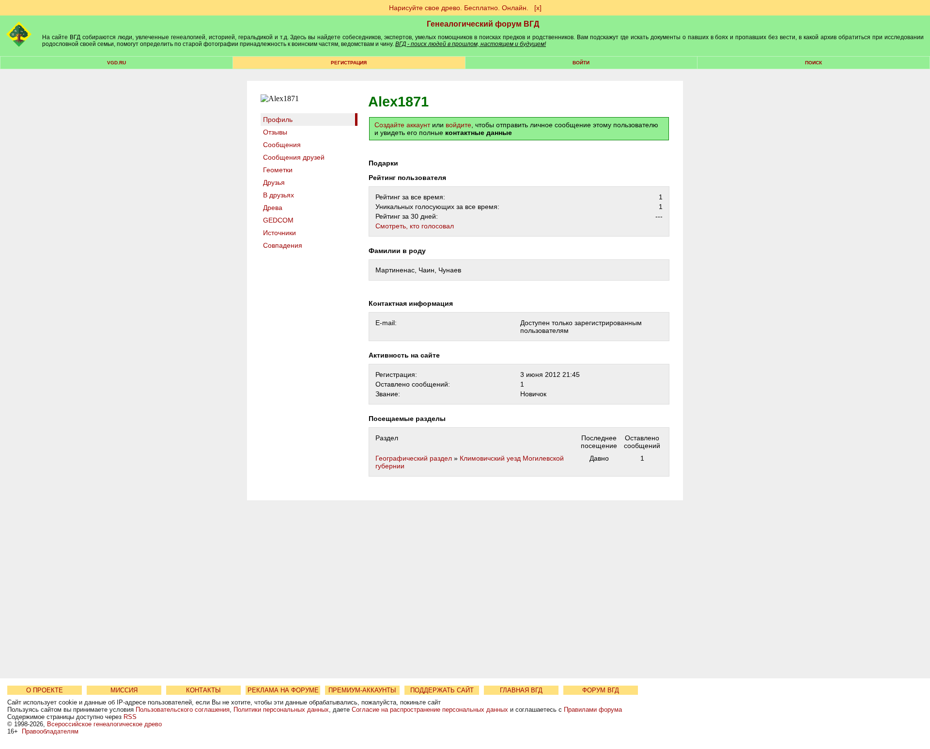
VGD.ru (116, 62)
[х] (538, 8)
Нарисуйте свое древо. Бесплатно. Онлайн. (458, 8)
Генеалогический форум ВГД (483, 24)
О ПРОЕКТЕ (44, 690)
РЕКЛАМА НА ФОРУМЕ (283, 690)
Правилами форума (593, 709)
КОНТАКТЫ (203, 690)
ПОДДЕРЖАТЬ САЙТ (442, 690)
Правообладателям (50, 731)
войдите (458, 125)
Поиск (813, 62)
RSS (130, 716)
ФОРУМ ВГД (600, 690)
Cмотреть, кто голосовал (414, 226)
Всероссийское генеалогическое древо (104, 724)
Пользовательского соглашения (183, 709)
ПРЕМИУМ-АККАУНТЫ (362, 690)
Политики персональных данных (281, 709)
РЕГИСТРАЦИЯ (349, 62)
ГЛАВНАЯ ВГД (521, 690)
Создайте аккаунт (402, 125)
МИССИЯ (124, 690)
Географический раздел (413, 458)
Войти (581, 62)
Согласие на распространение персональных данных (430, 709)
